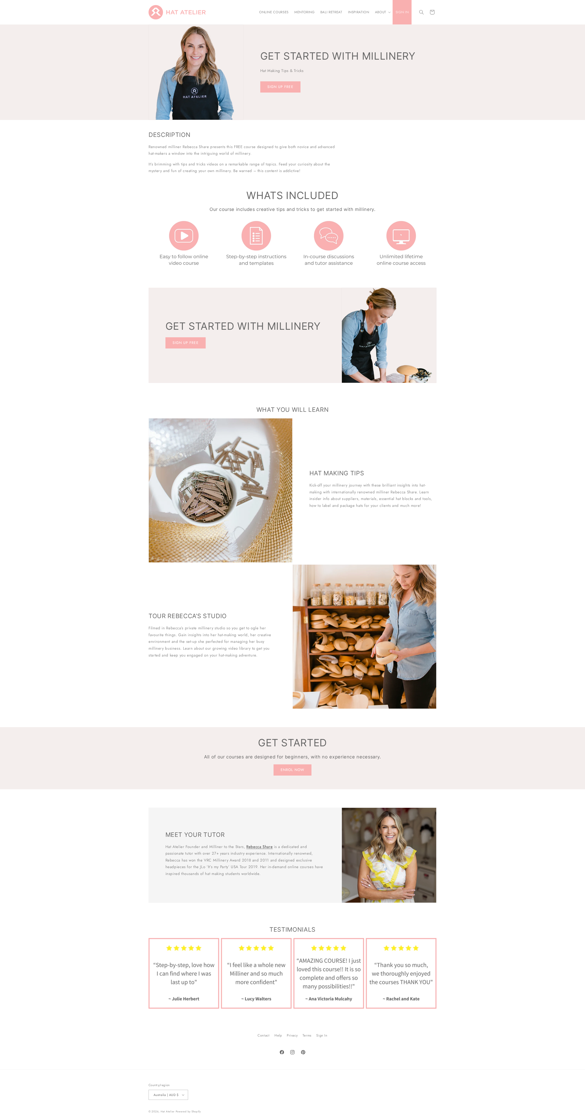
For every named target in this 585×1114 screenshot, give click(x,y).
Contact (263, 1035)
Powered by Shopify (188, 1111)
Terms (307, 1035)
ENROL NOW (292, 769)
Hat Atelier (168, 1111)
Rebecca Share (259, 846)
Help (278, 1035)
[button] (382, 12)
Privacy (292, 1035)
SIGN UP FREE (280, 86)
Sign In (321, 1035)
